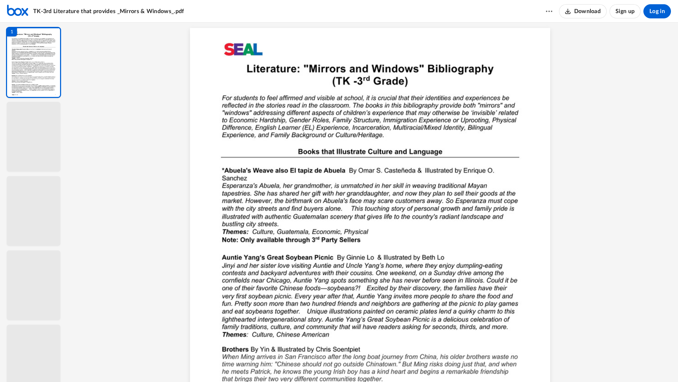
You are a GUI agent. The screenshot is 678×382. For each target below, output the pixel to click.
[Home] (17, 11)
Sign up (625, 11)
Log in (657, 11)
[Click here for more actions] (549, 11)
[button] (33, 62)
